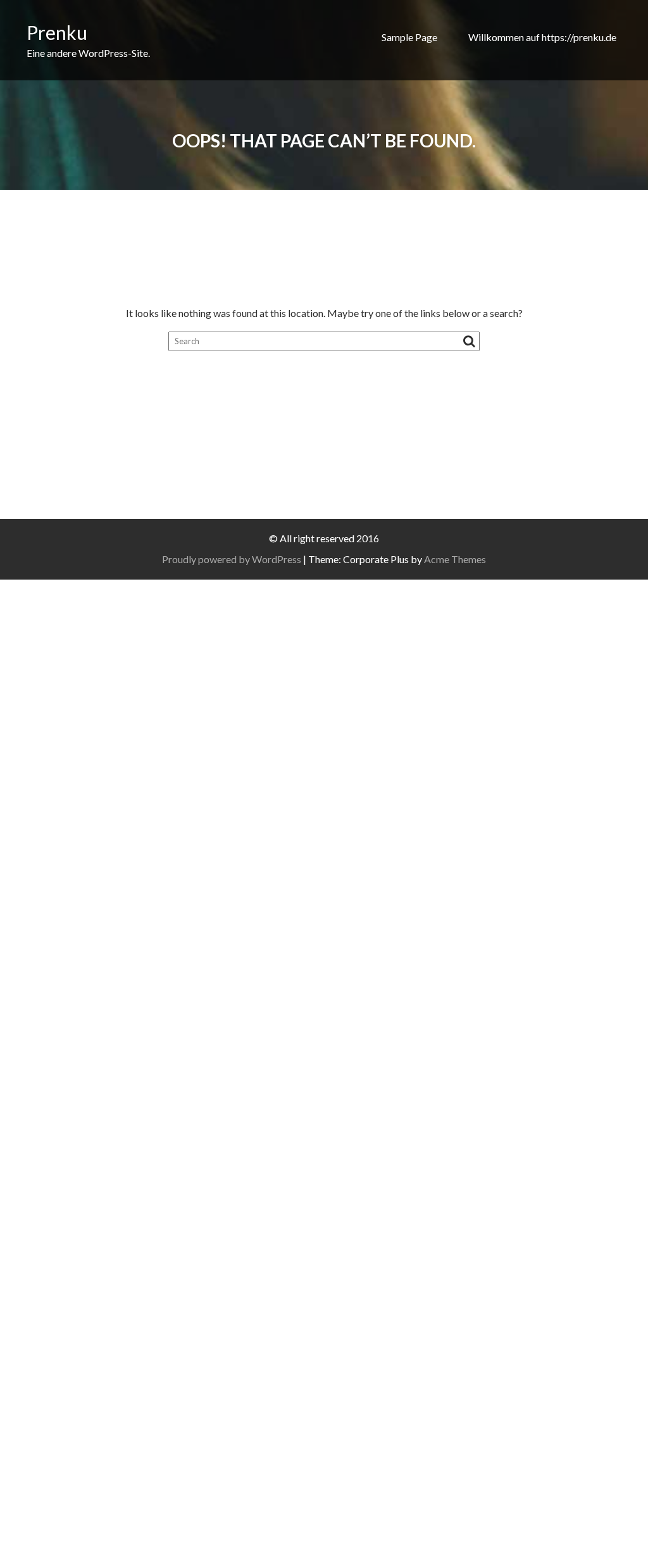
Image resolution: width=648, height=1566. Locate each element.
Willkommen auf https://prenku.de (542, 37)
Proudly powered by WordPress (231, 559)
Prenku (57, 32)
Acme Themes (455, 559)
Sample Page (409, 37)
